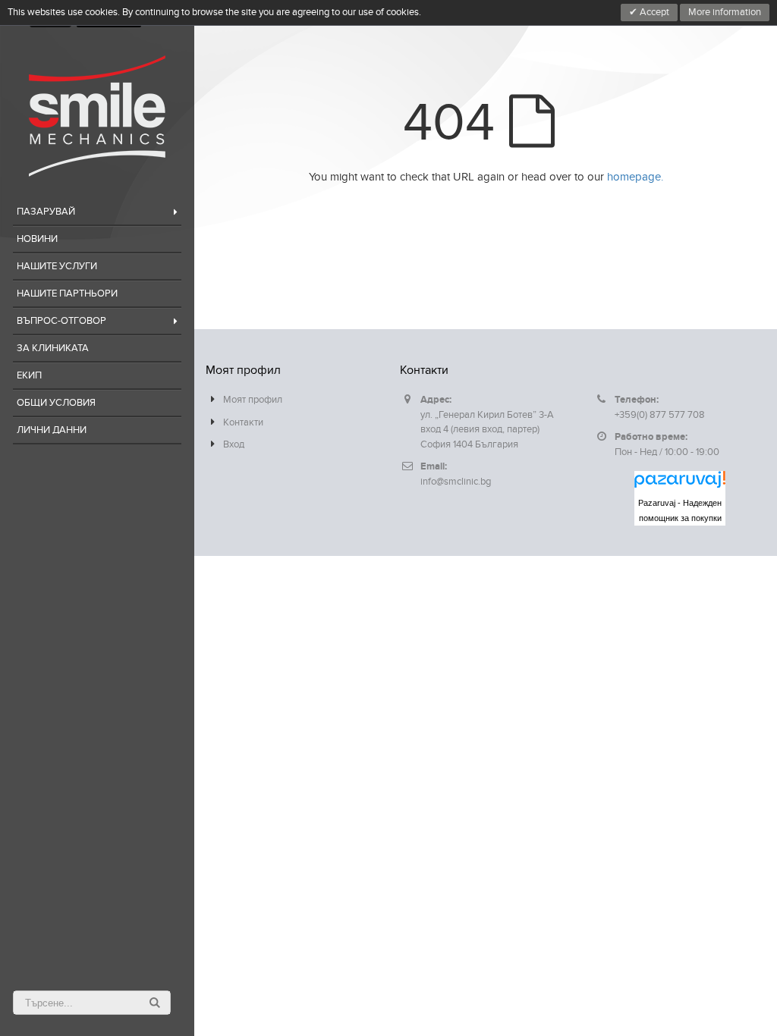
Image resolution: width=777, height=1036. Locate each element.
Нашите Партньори (67, 293)
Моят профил (252, 400)
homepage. (635, 177)
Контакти (243, 422)
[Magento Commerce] (97, 116)
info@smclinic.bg (455, 482)
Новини (37, 239)
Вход (233, 444)
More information (724, 12)
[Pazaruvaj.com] (679, 483)
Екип (29, 375)
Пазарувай (46, 212)
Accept (653, 12)
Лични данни (52, 430)
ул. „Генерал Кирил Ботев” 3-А (487, 415)
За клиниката (53, 348)
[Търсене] (155, 1002)
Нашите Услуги (57, 266)
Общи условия (56, 403)
